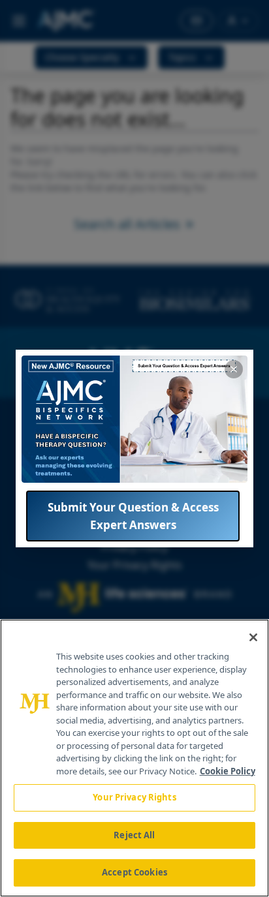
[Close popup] (234, 369)
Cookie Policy (227, 771)
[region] (134, 758)
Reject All (134, 835)
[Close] (253, 637)
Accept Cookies (134, 872)
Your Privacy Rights (134, 797)
